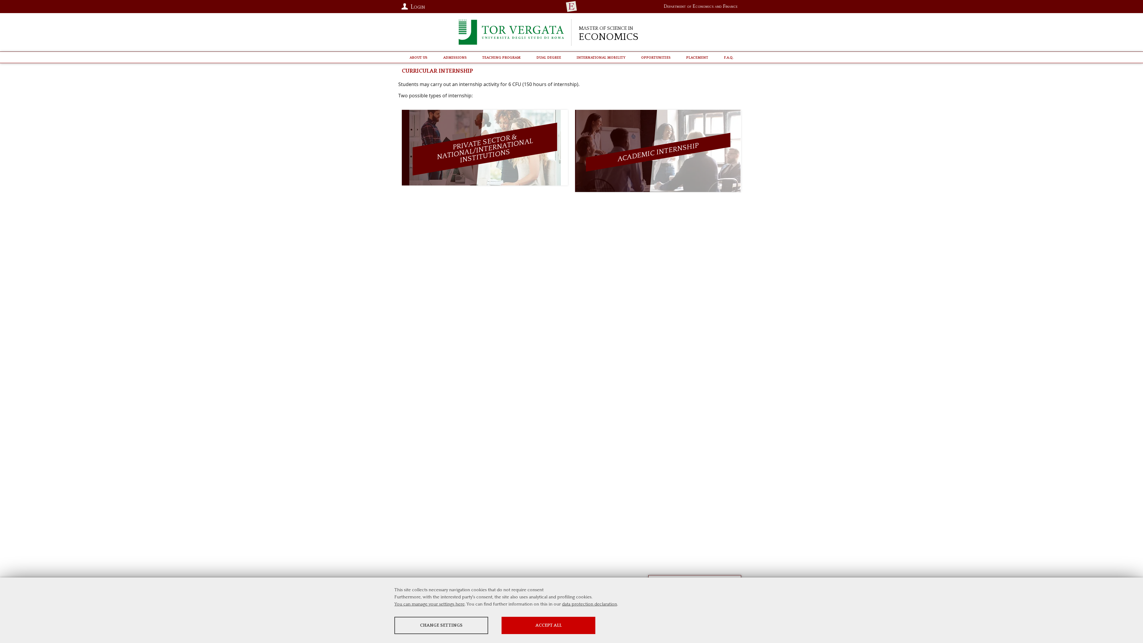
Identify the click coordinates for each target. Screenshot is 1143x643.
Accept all (548, 625)
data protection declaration (589, 604)
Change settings (441, 625)
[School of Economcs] (571, 7)
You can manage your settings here (429, 604)
